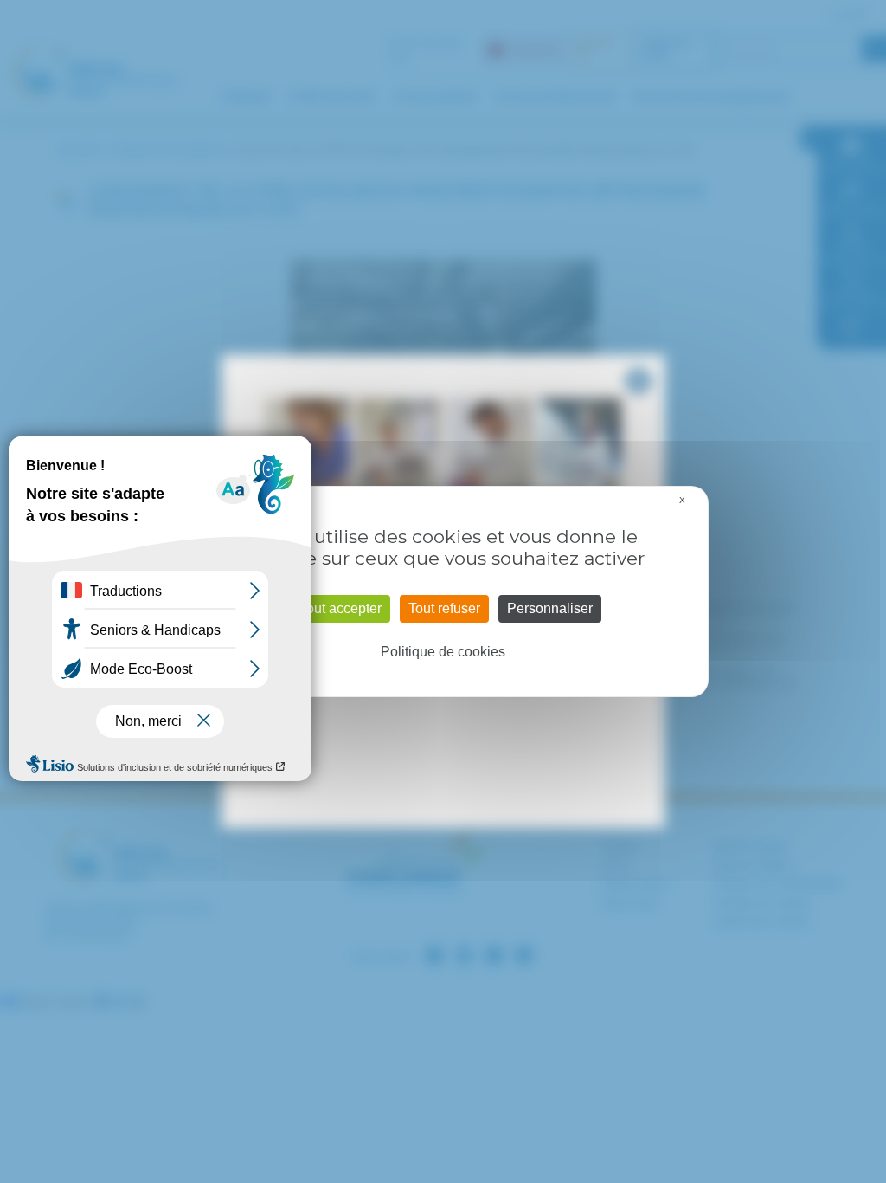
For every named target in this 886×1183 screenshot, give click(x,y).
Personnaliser (550, 608)
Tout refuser (444, 608)
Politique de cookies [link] (443, 651)
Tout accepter (340, 608)
